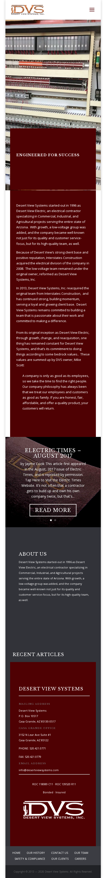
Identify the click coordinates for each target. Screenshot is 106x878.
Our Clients (60, 858)
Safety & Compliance (30, 858)
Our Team (81, 853)
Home (16, 853)
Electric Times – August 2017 (53, 453)
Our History (36, 853)
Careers (80, 858)
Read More (53, 510)
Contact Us (59, 853)
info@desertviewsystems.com (39, 770)
